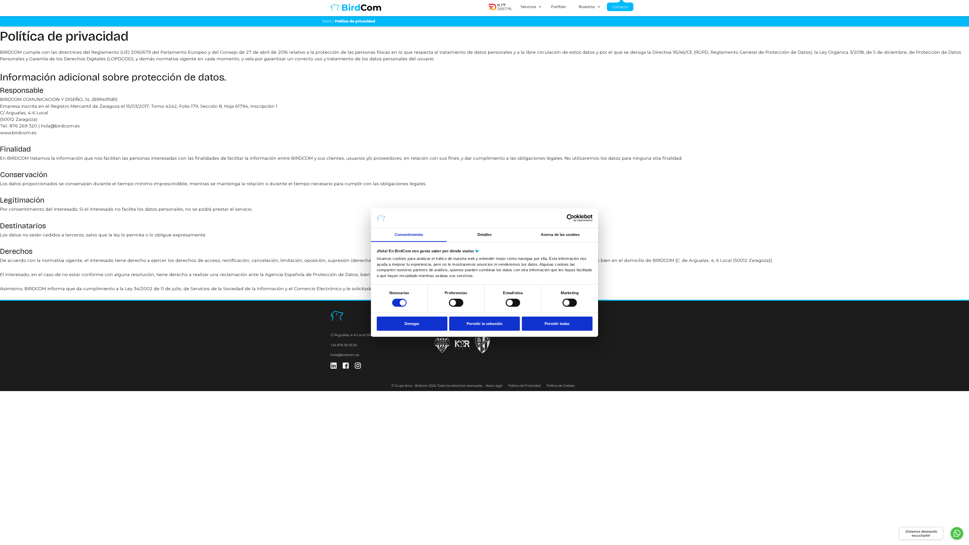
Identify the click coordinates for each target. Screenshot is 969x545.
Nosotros (587, 7)
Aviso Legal (494, 386)
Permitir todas (557, 323)
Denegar (412, 323)
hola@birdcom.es (345, 355)
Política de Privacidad (524, 386)
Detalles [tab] (484, 234)
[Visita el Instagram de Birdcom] (358, 367)
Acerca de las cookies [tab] (560, 234)
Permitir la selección (484, 323)
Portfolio (558, 7)
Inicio (327, 21)
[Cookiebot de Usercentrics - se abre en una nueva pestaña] (570, 218)
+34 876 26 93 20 (344, 345)
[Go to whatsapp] (957, 533)
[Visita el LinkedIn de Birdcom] (334, 367)
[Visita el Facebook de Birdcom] (346, 367)
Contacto (620, 7)
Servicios (528, 7)
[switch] (456, 303)
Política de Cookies (561, 386)
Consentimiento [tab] (409, 234)
